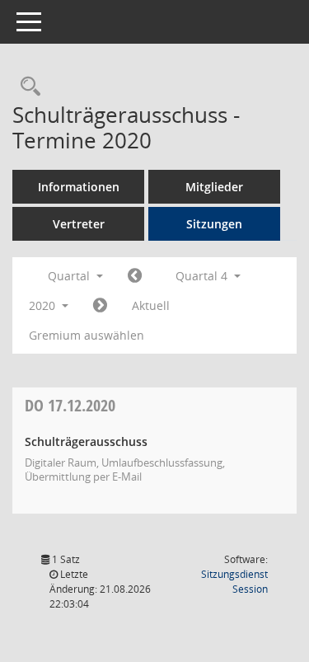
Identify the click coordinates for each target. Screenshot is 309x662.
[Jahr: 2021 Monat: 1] (100, 306)
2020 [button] (44, 305)
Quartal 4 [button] (203, 276)
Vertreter (79, 224)
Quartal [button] (70, 276)
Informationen (78, 187)
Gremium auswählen (86, 335)
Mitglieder (214, 187)
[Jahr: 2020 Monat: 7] (134, 276)
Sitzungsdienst (234, 581)
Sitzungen (214, 224)
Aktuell (151, 305)
